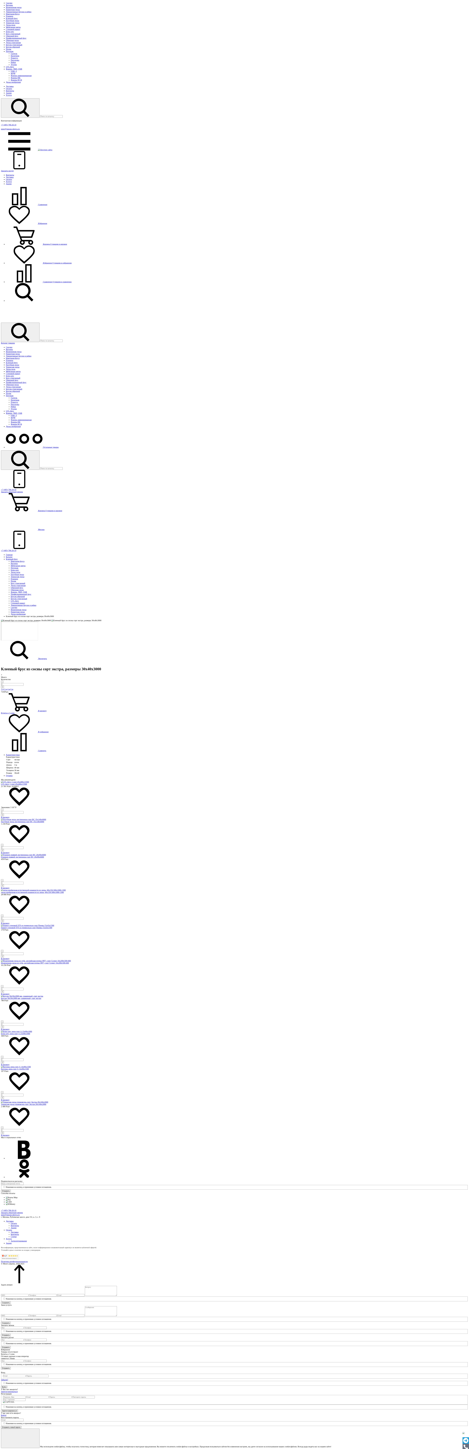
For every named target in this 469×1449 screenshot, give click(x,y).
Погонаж (9, 51)
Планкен (9, 16)
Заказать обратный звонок (12, 1213)
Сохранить (6, 1303)
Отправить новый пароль (11, 1427)
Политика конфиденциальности (14, 1261)
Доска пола (10, 25)
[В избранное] (19, 805)
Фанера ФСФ (16, 80)
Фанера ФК (15, 78)
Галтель (14, 54)
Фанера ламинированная (21, 76)
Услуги (9, 95)
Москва (41, 529)
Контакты (10, 91)
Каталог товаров (8, 343)
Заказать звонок (12, 492)
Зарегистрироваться (9, 1392)
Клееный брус (12, 18)
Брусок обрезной (13, 47)
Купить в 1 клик (8, 713)
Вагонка (9, 5)
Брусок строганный (14, 45)
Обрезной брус (12, 36)
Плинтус (14, 58)
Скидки (9, 3)
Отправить (6, 1191)
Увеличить (42, 659)
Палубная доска (12, 21)
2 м (5, 689)
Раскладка (15, 60)
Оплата (9, 89)
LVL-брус (10, 67)
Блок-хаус (10, 32)
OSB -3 (14, 71)
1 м (2, 689)
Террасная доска (12, 23)
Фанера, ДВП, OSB (14, 69)
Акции (9, 93)
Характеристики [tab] (13, 755)
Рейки (13, 62)
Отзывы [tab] (9, 776)
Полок (8, 49)
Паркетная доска (13, 10)
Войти (4, 1387)
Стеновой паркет (13, 29)
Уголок (14, 65)
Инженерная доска (13, 7)
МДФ (13, 73)
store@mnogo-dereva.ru (10, 129)
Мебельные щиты (13, 27)
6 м (12, 689)
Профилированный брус (16, 38)
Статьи (14, 1237)
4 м (8, 689)
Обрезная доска (12, 40)
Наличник (15, 56)
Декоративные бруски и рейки (18, 12)
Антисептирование (19, 1241)
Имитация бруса (13, 14)
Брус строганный (13, 34)
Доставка (10, 86)
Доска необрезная (13, 82)
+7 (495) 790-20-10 (8, 125)
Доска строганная (13, 43)
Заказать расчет (7, 171)
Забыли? (4, 1380)
